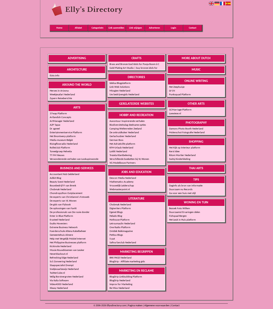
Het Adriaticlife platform (122, 144)
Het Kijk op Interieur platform (184, 147)
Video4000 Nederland (61, 284)
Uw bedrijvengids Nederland (124, 94)
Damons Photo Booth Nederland (186, 128)
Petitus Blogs (116, 235)
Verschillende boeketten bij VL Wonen (129, 159)
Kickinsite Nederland (60, 246)
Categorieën (97, 28)
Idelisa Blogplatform (120, 83)
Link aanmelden (116, 28)
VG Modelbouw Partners (123, 163)
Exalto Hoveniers (58, 223)
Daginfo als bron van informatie (185, 185)
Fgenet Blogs (116, 212)
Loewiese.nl (175, 113)
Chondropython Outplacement (66, 193)
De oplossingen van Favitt (63, 208)
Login (173, 28)
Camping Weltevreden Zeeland (126, 128)
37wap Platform (58, 113)
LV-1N (172, 90)
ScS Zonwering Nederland (63, 261)
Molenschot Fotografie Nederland (187, 132)
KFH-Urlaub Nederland (121, 147)
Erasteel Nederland (60, 220)
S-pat (112, 238)
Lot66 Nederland (118, 151)
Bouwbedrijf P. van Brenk (63, 185)
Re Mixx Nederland (120, 288)
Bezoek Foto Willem (179, 208)
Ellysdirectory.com (116, 305)
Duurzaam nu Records (180, 189)
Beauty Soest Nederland (62, 182)
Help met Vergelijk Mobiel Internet (68, 238)
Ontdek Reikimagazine (121, 231)
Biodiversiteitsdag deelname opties (128, 125)
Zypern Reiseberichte (61, 98)
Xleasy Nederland (59, 288)
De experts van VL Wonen (63, 201)
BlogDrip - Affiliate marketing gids (127, 261)
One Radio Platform (120, 227)
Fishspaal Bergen (178, 216)
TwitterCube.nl (57, 273)
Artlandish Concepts (60, 117)
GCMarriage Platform (180, 109)
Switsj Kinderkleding (179, 159)
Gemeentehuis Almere (61, 235)
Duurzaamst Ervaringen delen (184, 212)
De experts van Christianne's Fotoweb (69, 197)
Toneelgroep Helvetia (61, 151)
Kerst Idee (174, 151)
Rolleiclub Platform (60, 147)
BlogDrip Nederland (120, 280)
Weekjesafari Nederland (62, 94)
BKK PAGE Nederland (121, 257)
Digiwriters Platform (120, 208)
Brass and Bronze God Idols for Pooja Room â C (134, 64)
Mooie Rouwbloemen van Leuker (67, 250)
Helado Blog (116, 216)
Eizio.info (54, 75)
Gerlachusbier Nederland (123, 136)
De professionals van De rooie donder (70, 212)
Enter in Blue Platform (61, 216)
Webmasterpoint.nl (120, 189)
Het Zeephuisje (176, 87)
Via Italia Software (59, 280)
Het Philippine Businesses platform (68, 242)
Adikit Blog (55, 178)
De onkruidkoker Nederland (124, 132)
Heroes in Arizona (59, 90)
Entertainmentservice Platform (66, 132)
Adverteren (154, 28)
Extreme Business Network (64, 227)
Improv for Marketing (121, 284)
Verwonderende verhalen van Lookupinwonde (74, 159)
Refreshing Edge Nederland (64, 257)
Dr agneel (55, 128)
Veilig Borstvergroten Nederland (66, 276)
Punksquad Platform (180, 94)
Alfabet (78, 28)
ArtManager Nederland (62, 121)
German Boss (116, 140)
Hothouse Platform (120, 220)
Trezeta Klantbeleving (121, 155)
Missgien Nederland (120, 90)
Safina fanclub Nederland (123, 242)
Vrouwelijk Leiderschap (122, 185)
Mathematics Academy (122, 182)
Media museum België (61, 140)
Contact (192, 28)
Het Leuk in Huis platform (182, 220)
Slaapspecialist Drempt (62, 265)
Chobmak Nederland (60, 189)
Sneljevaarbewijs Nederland (64, 269)
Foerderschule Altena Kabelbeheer (68, 231)
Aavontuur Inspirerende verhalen (127, 121)
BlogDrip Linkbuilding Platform (126, 276)
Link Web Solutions (120, 87)
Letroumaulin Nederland (122, 223)
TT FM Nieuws (57, 155)
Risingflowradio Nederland (64, 144)
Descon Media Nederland (123, 178)
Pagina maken (135, 305)
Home (59, 28)
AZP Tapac (55, 125)
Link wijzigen (135, 28)
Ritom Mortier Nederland (182, 155)
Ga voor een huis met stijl (182, 193)
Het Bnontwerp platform (63, 136)
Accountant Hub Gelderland (64, 174)
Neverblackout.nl (59, 254)
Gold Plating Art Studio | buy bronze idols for (133, 68)
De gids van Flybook (60, 204)
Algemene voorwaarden (156, 305)
